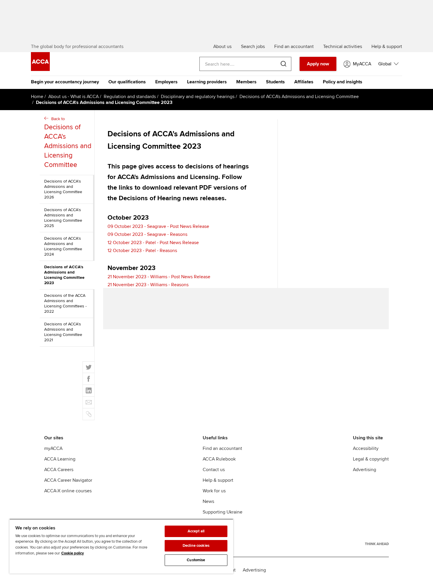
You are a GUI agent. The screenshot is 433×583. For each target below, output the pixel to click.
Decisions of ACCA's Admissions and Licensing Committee (299, 97)
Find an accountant (222, 448)
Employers (166, 82)
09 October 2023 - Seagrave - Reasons (147, 234)
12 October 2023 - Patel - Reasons (142, 251)
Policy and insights (342, 82)
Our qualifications (127, 82)
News (208, 501)
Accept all (196, 531)
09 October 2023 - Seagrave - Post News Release (158, 226)
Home (37, 97)
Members (246, 82)
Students (275, 82)
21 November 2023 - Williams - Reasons (148, 285)
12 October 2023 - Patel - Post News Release (153, 243)
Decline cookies (196, 545)
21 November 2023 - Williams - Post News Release (159, 277)
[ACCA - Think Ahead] (377, 544)
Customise (196, 560)
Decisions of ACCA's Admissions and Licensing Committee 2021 (63, 332)
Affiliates (303, 82)
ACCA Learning (59, 459)
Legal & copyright (371, 459)
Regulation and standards (130, 97)
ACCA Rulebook (219, 459)
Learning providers (207, 82)
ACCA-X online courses (68, 491)
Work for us (214, 491)
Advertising (364, 470)
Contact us (214, 470)
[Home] (40, 69)
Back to (67, 142)
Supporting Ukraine (222, 512)
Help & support (218, 480)
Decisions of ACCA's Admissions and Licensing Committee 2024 (63, 246)
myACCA (53, 448)
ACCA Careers (58, 470)
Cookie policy (72, 553)
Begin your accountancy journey (65, 82)
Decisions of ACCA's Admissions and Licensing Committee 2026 (63, 189)
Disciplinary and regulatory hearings (197, 97)
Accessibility (366, 448)
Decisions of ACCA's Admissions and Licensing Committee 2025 (63, 217)
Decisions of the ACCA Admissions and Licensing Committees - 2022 (65, 303)
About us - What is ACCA (73, 97)
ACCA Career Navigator (68, 480)
